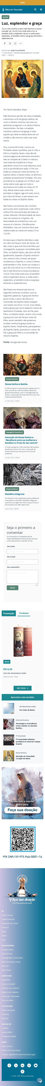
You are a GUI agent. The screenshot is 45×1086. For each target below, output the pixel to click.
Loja (3, 940)
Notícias (5, 1018)
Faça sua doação (8, 984)
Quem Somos (7, 915)
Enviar (12, 588)
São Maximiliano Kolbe (11, 962)
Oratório (5, 927)
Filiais (4, 931)
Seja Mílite (6, 980)
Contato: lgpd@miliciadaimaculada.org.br (19, 1054)
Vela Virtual (6, 970)
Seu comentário (13, 567)
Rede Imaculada (8, 1010)
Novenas (5, 966)
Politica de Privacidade (11, 1050)
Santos (5, 17)
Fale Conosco (7, 1046)
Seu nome (11, 546)
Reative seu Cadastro (10, 992)
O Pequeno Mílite (9, 1036)
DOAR (22, 3)
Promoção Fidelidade (10, 996)
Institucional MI (8, 919)
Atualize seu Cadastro (10, 988)
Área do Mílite (7, 1000)
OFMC (4, 935)
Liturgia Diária (7, 949)
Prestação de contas (10, 923)
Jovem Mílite (7, 1032)
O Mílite (5, 1028)
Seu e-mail (11, 557)
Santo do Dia (7, 953)
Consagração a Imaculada (12, 957)
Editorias (5, 1014)
